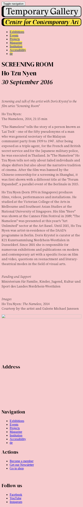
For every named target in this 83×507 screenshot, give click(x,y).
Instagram (16, 502)
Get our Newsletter (22, 464)
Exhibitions (17, 421)
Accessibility (18, 439)
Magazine (16, 431)
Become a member (21, 461)
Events (14, 424)
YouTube (15, 498)
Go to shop (17, 468)
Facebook (16, 494)
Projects (15, 428)
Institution (16, 435)
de (11, 442)
